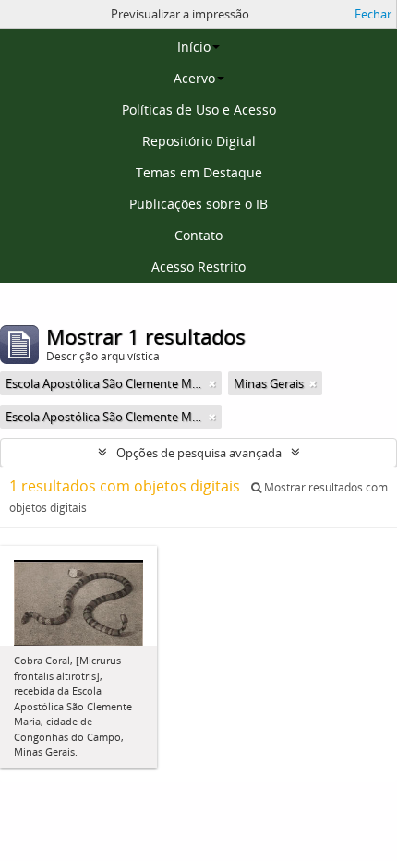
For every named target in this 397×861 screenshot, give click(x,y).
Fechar (373, 14)
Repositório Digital (199, 141)
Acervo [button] (194, 78)
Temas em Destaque (199, 172)
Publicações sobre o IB (198, 203)
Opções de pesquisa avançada (199, 452)
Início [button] (194, 46)
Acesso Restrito (198, 266)
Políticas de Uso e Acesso (199, 109)
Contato (198, 235)
